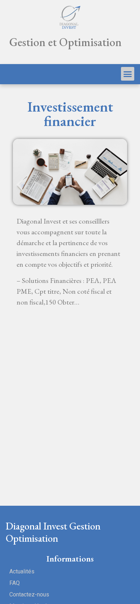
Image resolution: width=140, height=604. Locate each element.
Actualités (21, 571)
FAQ (14, 583)
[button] (128, 74)
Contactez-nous (29, 594)
